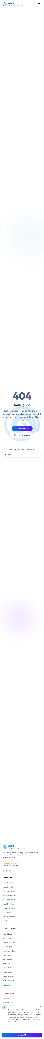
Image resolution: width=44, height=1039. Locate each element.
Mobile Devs (7, 964)
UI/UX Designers (8, 980)
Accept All (22, 1035)
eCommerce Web (9, 908)
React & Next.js (8, 887)
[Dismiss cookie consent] (40, 1006)
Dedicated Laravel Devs (11, 938)
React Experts (7, 955)
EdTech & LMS (8, 1002)
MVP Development (9, 895)
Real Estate (6, 998)
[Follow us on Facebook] (3, 871)
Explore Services (23, 435)
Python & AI (7, 968)
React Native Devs (9, 951)
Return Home (23, 428)
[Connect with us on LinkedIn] (10, 871)
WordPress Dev (8, 921)
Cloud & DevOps (8, 904)
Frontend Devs (8, 972)
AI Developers (7, 947)
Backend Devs (8, 976)
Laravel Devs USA (9, 942)
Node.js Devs (7, 959)
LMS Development (9, 917)
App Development (9, 891)
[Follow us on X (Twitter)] (7, 871)
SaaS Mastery (7, 912)
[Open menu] (39, 4)
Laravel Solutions (8, 883)
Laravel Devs (7, 934)
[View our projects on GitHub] (14, 871)
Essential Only (22, 1029)
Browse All (6, 985)
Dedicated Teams (9, 900)
